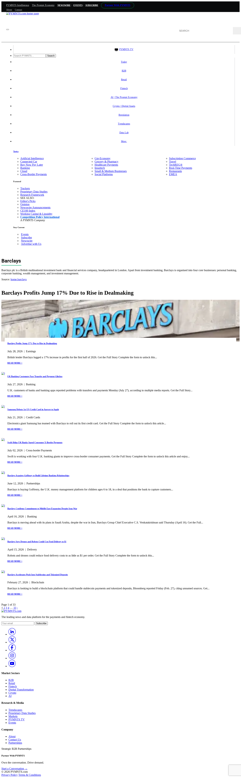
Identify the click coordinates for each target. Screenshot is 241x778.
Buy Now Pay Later (31, 164)
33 (14, 607)
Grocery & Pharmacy (106, 161)
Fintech (124, 88)
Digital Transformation (21, 689)
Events (78, 5)
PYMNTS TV (126, 49)
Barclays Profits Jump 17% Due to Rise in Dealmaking (32, 343)
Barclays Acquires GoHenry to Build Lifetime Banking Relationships (38, 475)
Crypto (12, 692)
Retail (124, 79)
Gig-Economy (102, 158)
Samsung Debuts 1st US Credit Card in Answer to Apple (33, 409)
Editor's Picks (27, 201)
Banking (25, 167)
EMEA (173, 174)
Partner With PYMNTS (117, 5)
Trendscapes (124, 123)
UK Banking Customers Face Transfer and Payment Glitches (34, 376)
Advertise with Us (31, 243)
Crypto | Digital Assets (124, 106)
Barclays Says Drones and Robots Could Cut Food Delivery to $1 (36, 541)
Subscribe (26, 237)
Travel (172, 161)
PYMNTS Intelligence (17, 5)
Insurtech (100, 167)
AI (9, 695)
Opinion (24, 204)
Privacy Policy (9, 774)
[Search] (237, 30)
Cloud (23, 171)
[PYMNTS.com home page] (22, 13)
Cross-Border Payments (33, 174)
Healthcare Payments (106, 164)
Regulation (124, 115)
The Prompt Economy (43, 5)
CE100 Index (27, 210)
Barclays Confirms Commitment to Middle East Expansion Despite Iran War (42, 508)
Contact (18, 9)
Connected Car (28, 161)
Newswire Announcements (35, 207)
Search (51, 55)
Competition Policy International (39, 217)
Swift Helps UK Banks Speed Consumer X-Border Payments (34, 442)
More (124, 141)
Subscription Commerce (182, 158)
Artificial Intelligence (32, 158)
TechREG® (175, 164)
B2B (124, 70)
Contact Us (14, 739)
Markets (12, 716)
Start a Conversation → (14, 768)
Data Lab (124, 132)
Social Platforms (104, 174)
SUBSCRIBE (91, 5)
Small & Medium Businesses (111, 171)
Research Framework (32, 194)
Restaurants (175, 171)
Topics (16, 151)
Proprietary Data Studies (33, 191)
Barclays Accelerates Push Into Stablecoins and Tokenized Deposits (37, 574)
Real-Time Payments (180, 167)
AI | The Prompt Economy (124, 97)
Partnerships (15, 742)
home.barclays (19, 279)
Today (124, 62)
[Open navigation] (7, 29)
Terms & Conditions (29, 774)
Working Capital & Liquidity (36, 213)
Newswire (64, 5)
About (9, 9)
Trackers (25, 188)
